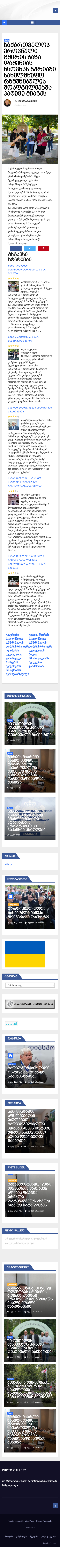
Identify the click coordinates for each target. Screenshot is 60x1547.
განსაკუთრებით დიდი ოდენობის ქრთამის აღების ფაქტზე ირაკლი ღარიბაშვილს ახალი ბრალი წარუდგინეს (30, 1297)
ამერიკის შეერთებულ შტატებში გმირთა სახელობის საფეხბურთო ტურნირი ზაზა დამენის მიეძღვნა (30, 1389)
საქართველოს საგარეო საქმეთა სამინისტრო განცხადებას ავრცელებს (25, 482)
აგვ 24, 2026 (16, 1211)
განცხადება (21, 1536)
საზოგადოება (13, 900)
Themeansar (30, 1528)
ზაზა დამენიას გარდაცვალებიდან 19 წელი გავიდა (27, 269)
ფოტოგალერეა (48, 1536)
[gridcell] (30, 204)
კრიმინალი (12, 1284)
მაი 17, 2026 (16, 1146)
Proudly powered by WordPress (21, 1521)
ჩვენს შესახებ (49, 1543)
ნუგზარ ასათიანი (27, 101)
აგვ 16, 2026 (16, 923)
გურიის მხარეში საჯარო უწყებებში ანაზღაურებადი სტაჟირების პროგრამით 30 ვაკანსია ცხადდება (26, 821)
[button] (30, 243)
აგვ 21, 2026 (16, 1402)
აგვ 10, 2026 (16, 1082)
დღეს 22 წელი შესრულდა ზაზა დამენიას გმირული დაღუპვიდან (27, 911)
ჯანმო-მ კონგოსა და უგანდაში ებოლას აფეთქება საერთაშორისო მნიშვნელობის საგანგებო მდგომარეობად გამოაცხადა (28, 1126)
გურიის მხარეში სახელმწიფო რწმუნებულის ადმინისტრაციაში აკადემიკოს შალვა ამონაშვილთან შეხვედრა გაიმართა (40, 650)
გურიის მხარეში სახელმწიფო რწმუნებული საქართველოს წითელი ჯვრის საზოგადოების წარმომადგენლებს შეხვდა (26, 769)
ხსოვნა (10, 1379)
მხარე (7, 40)
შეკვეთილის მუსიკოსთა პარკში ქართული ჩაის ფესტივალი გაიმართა (29, 729)
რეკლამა (34, 1536)
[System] (30, 1004)
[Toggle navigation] (32, 22)
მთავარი (9, 1536)
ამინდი (9, 864)
